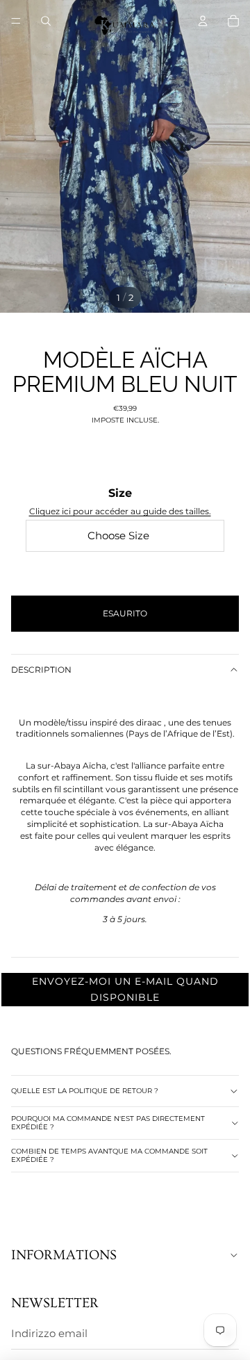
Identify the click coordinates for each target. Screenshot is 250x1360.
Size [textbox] (120, 501)
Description (41, 669)
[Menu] (16, 21)
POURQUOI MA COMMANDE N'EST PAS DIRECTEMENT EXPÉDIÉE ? (108, 1122)
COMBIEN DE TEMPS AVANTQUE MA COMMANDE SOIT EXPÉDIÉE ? (109, 1155)
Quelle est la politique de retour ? (84, 1090)
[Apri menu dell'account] (203, 21)
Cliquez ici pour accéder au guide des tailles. (120, 511)
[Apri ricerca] (46, 21)
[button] (125, 990)
